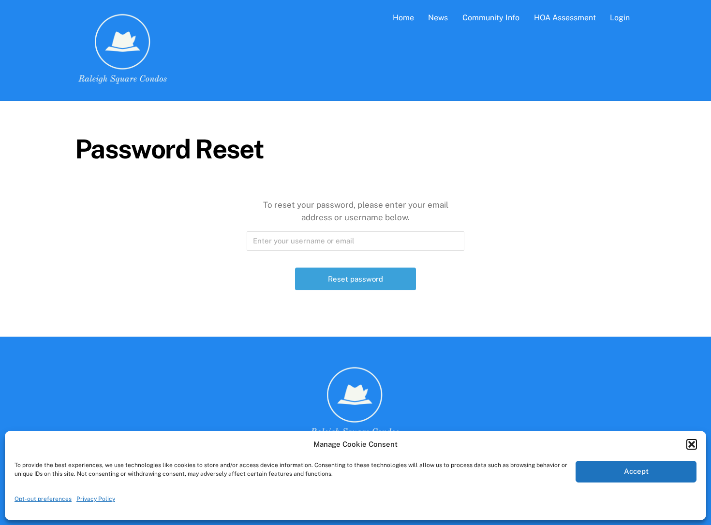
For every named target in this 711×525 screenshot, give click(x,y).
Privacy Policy (95, 499)
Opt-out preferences (43, 499)
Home (403, 17)
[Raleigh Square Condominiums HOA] (123, 82)
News (438, 17)
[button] (691, 444)
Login (620, 17)
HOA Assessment (565, 17)
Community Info (490, 17)
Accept (636, 471)
